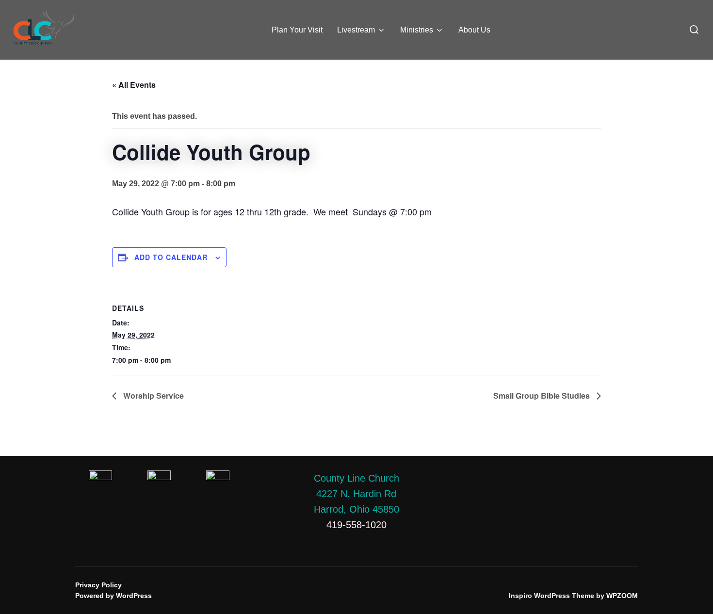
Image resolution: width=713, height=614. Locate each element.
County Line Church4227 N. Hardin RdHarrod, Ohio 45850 (356, 494)
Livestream (356, 30)
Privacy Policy (98, 585)
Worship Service (152, 395)
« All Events (134, 84)
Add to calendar (171, 257)
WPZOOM (622, 595)
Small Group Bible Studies (542, 395)
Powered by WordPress (113, 595)
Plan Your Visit (297, 30)
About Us (474, 30)
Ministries (416, 30)
